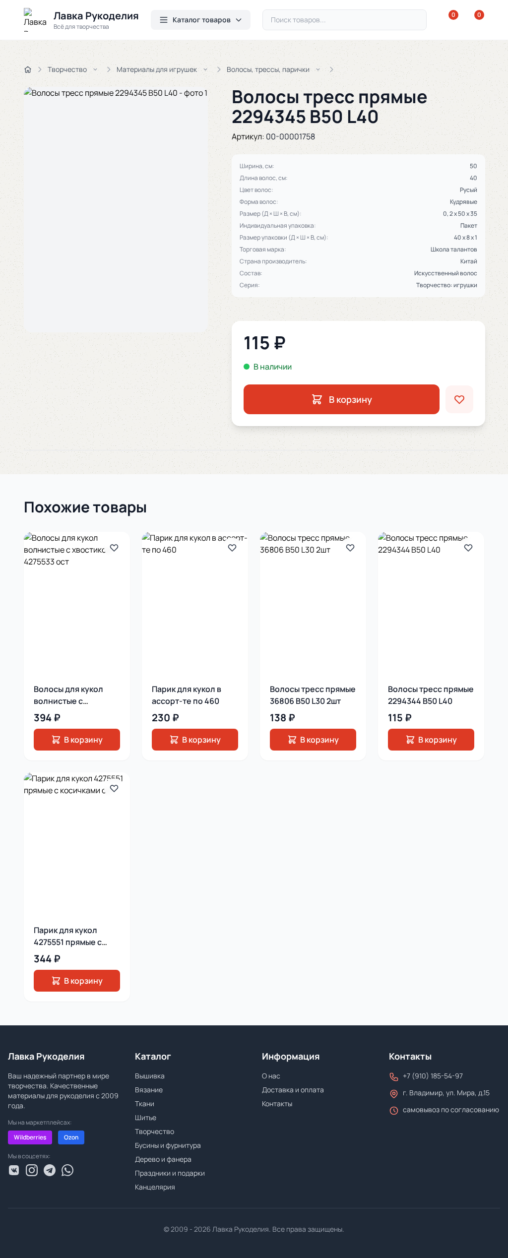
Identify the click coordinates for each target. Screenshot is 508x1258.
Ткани (144, 1103)
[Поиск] (415, 20)
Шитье (145, 1117)
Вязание (149, 1089)
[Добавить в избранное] (459, 399)
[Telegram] (50, 1170)
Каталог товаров (202, 19)
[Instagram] (32, 1170)
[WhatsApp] (67, 1170)
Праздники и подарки (170, 1173)
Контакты (277, 1103)
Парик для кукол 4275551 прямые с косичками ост (68, 942)
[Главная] (28, 69)
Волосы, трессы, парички (268, 69)
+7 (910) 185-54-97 (433, 1075)
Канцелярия (155, 1187)
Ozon (71, 1137)
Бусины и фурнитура (168, 1145)
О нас (271, 1075)
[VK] (14, 1170)
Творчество (67, 69)
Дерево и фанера (163, 1159)
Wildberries (30, 1137)
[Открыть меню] (95, 69)
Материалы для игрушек (157, 69)
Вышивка (150, 1075)
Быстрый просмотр (84, 602)
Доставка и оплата (293, 1089)
